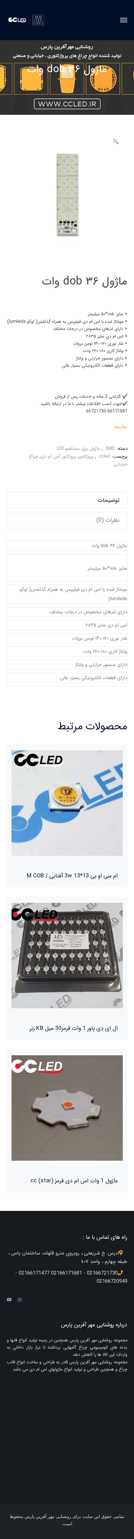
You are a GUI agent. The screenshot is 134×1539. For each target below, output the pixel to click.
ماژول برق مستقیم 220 (78, 448)
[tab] (67, 500)
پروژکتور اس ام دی (58, 456)
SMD (110, 448)
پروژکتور (86, 456)
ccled (104, 456)
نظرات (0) (107, 520)
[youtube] (9, 1300)
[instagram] (20, 1300)
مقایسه (120, 427)
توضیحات (108, 500)
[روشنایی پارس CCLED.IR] (28, 20)
